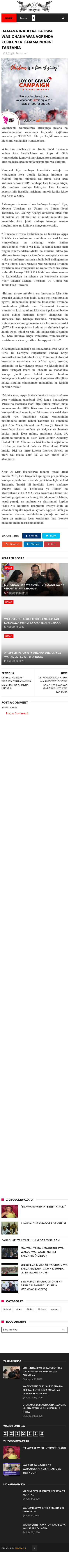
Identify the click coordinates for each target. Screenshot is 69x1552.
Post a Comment (17, 713)
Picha (30, 1309)
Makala (42, 1309)
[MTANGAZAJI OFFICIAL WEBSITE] (34, 11)
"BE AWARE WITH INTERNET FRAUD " (43, 1206)
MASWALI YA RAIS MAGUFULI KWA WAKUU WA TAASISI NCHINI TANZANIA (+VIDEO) (42, 1252)
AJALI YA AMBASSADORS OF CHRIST (43, 1223)
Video (19, 1309)
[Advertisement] (34, 755)
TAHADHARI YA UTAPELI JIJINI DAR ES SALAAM (30, 1240)
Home (9, 18)
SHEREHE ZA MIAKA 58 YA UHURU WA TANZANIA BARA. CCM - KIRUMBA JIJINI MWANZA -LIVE (44, 1268)
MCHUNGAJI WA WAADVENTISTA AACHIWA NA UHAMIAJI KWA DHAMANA (34, 586)
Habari (23, 53)
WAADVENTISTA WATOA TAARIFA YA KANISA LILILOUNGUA (44, 1526)
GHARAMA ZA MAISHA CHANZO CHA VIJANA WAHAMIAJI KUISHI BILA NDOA (32, 655)
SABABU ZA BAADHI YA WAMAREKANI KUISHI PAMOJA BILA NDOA (42, 1468)
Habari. (55, 1309)
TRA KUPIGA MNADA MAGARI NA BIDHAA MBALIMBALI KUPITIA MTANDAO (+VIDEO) (41, 1285)
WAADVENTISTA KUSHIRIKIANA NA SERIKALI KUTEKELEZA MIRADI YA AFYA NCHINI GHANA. (32, 621)
